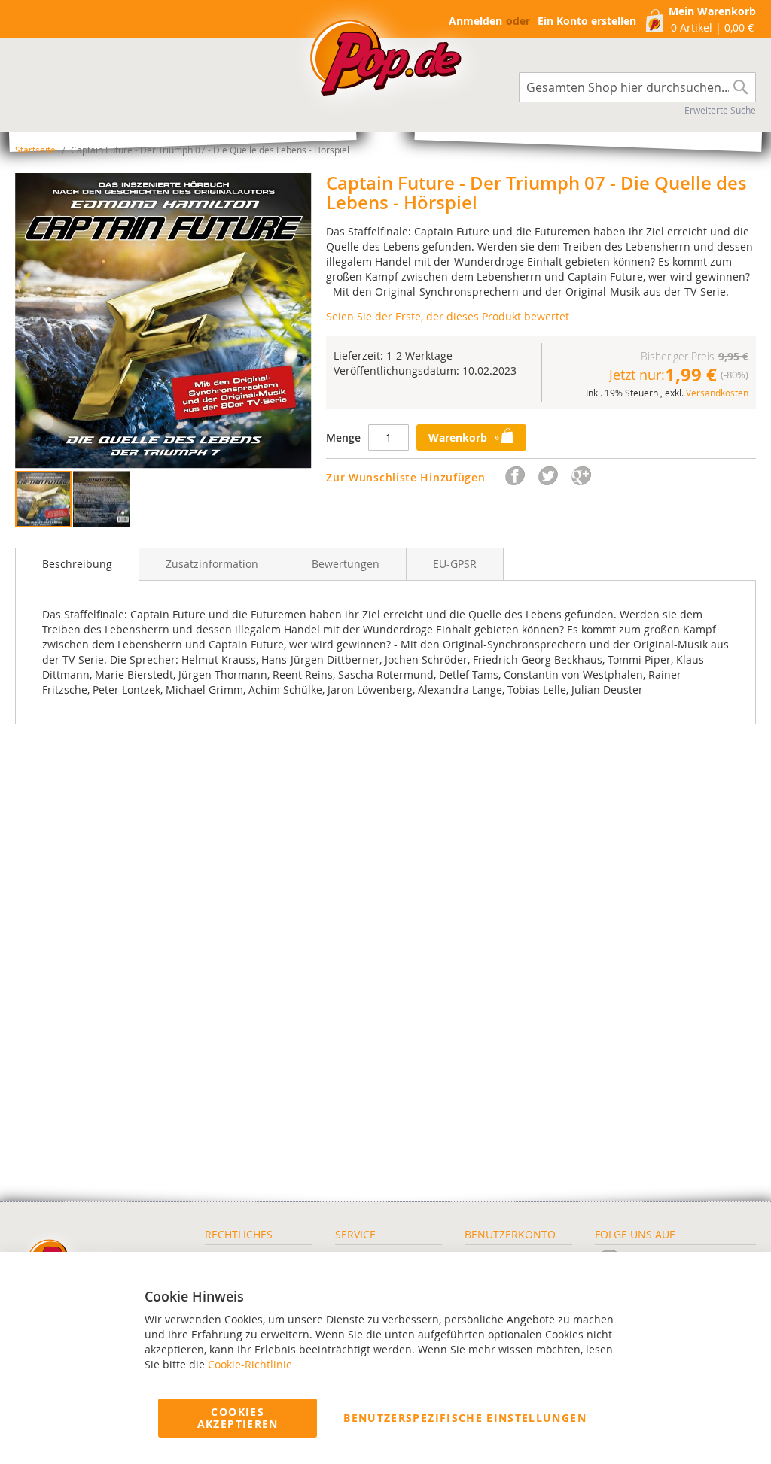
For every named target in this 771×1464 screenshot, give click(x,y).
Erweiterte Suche (720, 110)
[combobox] (637, 87)
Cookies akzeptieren (238, 1418)
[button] (101, 499)
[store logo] (385, 62)
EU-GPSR (455, 564)
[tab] (77, 564)
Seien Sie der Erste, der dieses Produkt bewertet (447, 316)
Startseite (35, 150)
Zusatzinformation (212, 564)
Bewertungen (345, 564)
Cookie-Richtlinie (250, 1364)
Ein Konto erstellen (587, 21)
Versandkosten (717, 393)
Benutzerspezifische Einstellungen (465, 1418)
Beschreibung (77, 564)
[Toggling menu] (24, 20)
